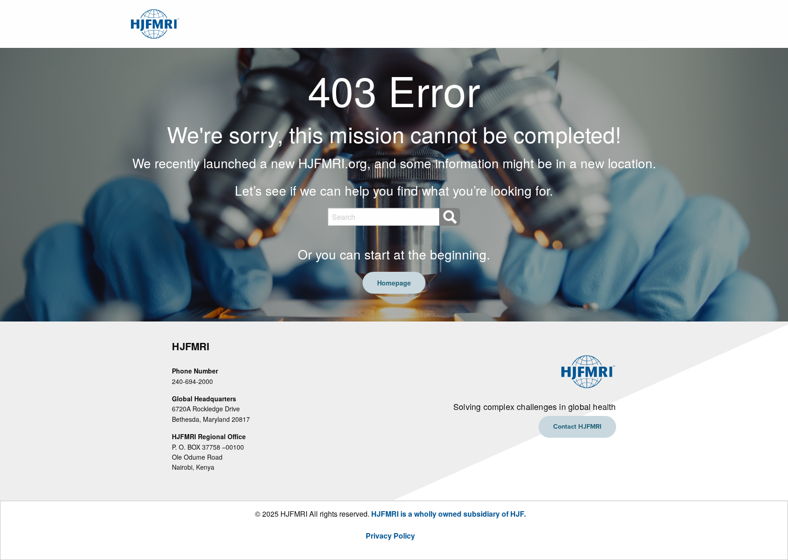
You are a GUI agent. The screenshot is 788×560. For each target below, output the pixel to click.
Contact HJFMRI (577, 426)
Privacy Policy (390, 535)
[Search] (449, 217)
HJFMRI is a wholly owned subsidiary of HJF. (448, 513)
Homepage (394, 282)
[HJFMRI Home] (154, 23)
